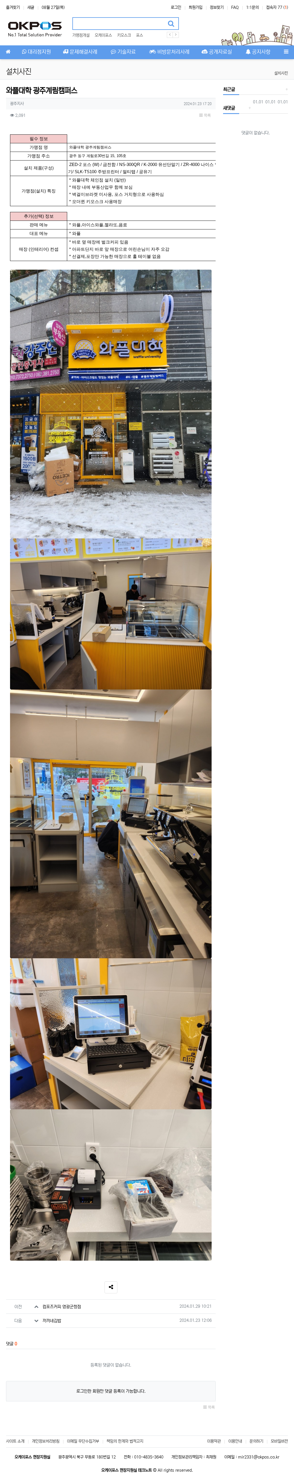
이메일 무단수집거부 (83, 1441)
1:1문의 (252, 7)
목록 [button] (207, 115)
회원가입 (195, 7)
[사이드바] (286, 52)
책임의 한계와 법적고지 (125, 1441)
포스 (139, 35)
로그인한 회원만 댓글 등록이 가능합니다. (111, 1391)
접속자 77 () (277, 7)
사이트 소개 (15, 1441)
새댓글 (229, 108)
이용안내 (235, 1441)
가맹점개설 (81, 35)
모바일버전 (279, 1441)
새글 (30, 7)
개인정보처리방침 (45, 1441)
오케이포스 (103, 35)
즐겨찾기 (13, 7)
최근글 (229, 89)
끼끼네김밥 (51, 1320)
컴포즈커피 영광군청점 (61, 1306)
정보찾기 (217, 7)
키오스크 (124, 35)
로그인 (176, 7)
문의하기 (256, 1441)
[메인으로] (8, 52)
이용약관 (214, 1441)
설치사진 (281, 73)
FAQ (235, 7)
